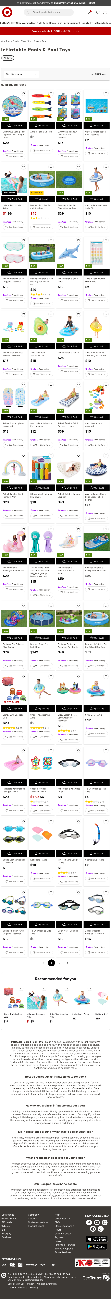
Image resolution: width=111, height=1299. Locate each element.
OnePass (6, 1237)
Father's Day (8, 23)
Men (33, 23)
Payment (59, 1237)
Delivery (59, 1241)
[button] (43, 962)
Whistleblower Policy (47, 1284)
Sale (108, 23)
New (18, 23)
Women (26, 23)
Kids (39, 23)
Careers (32, 1218)
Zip (3, 1229)
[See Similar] (21, 988)
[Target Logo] (7, 12)
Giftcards (6, 1222)
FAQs (57, 1222)
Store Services (63, 1252)
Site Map (34, 1287)
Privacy (31, 1284)
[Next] (104, 995)
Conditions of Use (16, 1284)
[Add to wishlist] (23, 93)
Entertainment (71, 23)
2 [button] (59, 962)
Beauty (85, 23)
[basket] (105, 12)
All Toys (8, 58)
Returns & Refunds (65, 1244)
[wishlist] (97, 12)
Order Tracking (63, 1218)
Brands (100, 23)
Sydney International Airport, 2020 (74, 2)
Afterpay (6, 1233)
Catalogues (7, 1214)
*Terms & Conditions (17, 1287)
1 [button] (51, 962)
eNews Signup (9, 1218)
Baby (45, 23)
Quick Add (17, 125)
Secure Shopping (64, 1248)
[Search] (27, 12)
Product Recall (36, 1226)
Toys (59, 23)
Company (33, 1214)
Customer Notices (38, 1222)
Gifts (93, 23)
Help (57, 1214)
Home (52, 23)
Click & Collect (63, 1233)
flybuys (5, 1226)
